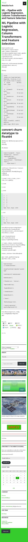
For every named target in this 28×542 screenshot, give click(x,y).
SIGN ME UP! (6, 462)
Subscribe (22, 363)
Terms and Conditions (7, 522)
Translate (12, 348)
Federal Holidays (6, 497)
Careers (4, 495)
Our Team (4, 513)
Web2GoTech (7, 5)
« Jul (14, 488)
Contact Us (4, 521)
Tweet (11, 325)
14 (17, 478)
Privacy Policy (5, 523)
